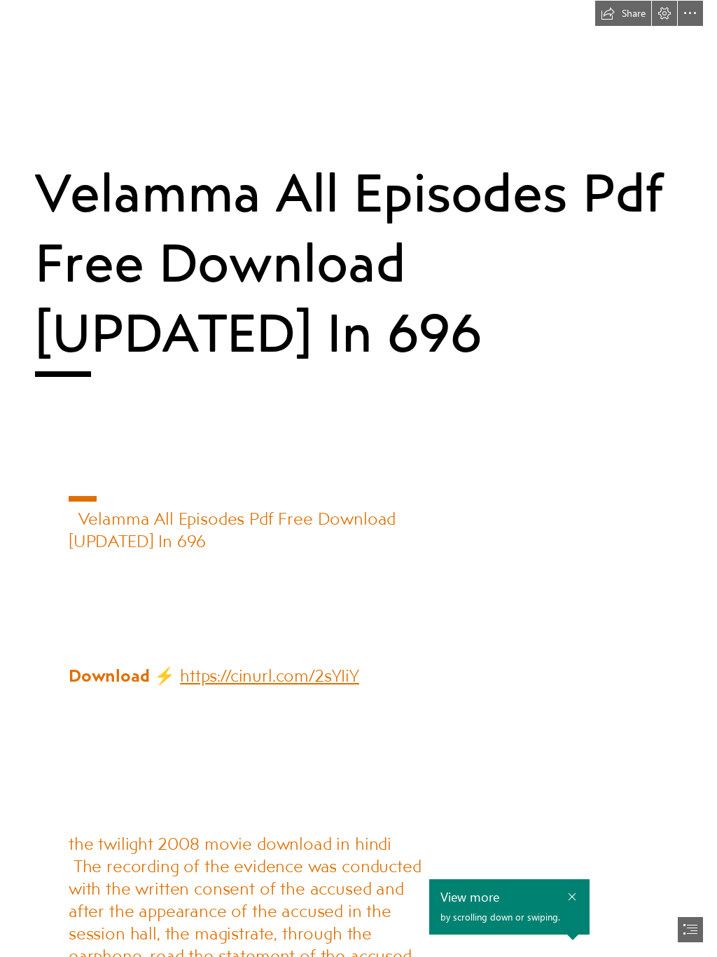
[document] (358, 478)
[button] (623, 13)
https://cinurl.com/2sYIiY (269, 675)
